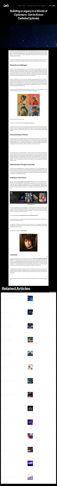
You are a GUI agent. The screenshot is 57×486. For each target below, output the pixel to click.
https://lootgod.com (31, 204)
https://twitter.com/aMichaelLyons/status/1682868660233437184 (25, 215)
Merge (47, 5)
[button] (24, 5)
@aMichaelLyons (24, 230)
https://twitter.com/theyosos (28, 122)
